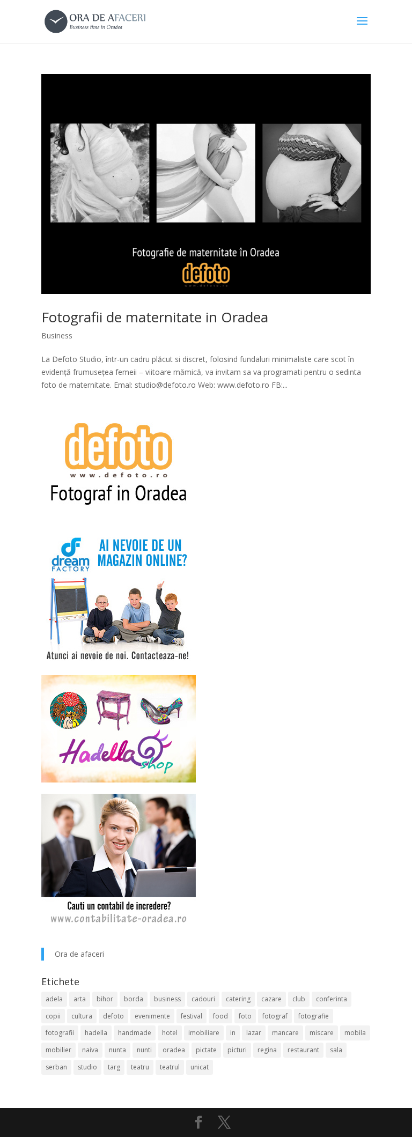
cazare (271, 998)
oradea (174, 1049)
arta (79, 998)
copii (53, 1016)
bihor (105, 998)
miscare (322, 1032)
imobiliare (203, 1032)
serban (56, 1067)
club (298, 998)
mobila (355, 1032)
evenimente (152, 1016)
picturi (237, 1049)
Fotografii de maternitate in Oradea (154, 317)
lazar (253, 1032)
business (167, 998)
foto (245, 1016)
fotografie (313, 1016)
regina (267, 1049)
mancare (285, 1032)
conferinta (331, 998)
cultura (81, 1016)
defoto (113, 1016)
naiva (90, 1049)
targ (114, 1067)
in (233, 1032)
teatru (140, 1067)
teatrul (170, 1067)
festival (191, 1016)
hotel (170, 1032)
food (220, 1016)
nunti (144, 1049)
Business (56, 335)
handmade (134, 1032)
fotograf (275, 1016)
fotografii (60, 1032)
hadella (96, 1032)
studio (87, 1067)
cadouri (203, 998)
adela (54, 998)
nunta (117, 1049)
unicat (199, 1067)
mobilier (58, 1049)
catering (238, 998)
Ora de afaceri (79, 954)
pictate (206, 1049)
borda (133, 998)
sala (336, 1049)
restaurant (303, 1049)
